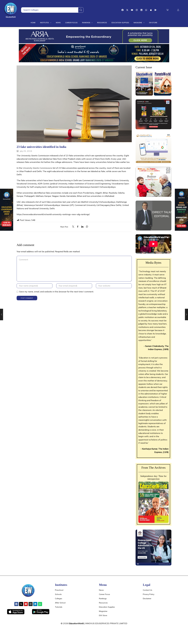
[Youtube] (132, 10)
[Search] (80, 10)
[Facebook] (122, 10)
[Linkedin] (141, 10)
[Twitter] (73, 226)
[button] (167, 9)
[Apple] (151, 10)
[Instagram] (137, 10)
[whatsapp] (86, 226)
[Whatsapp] (146, 10)
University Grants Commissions (37, 168)
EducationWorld (76, 623)
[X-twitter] (127, 10)
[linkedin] (82, 226)
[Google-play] (156, 10)
